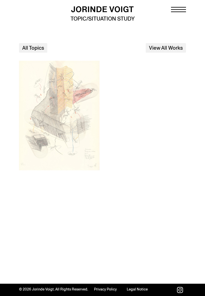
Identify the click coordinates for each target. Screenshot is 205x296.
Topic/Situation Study (102, 19)
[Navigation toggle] (179, 10)
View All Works (166, 47)
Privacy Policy (105, 289)
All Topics (33, 47)
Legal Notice (137, 289)
